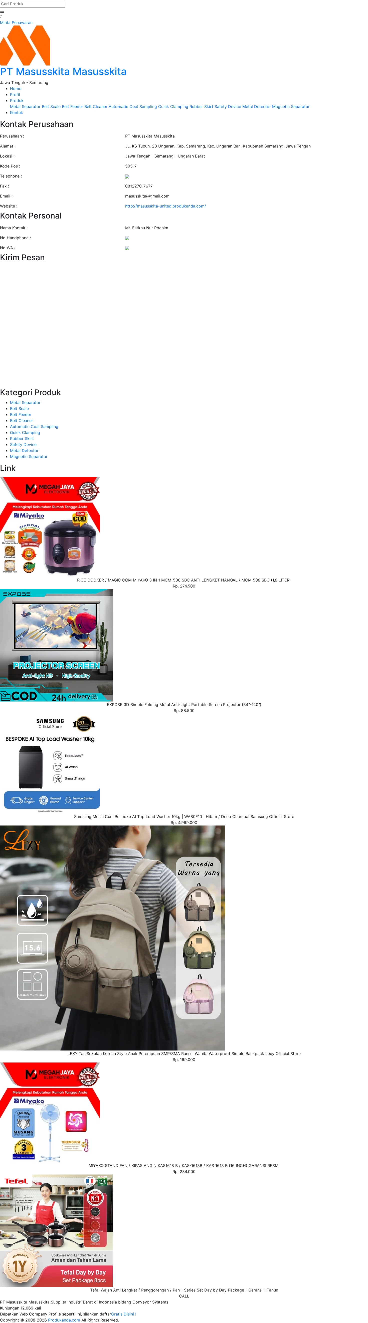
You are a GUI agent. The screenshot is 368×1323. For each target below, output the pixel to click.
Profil (15, 94)
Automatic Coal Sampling (133, 106)
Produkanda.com (64, 1320)
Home (15, 88)
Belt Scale (51, 106)
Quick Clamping (173, 106)
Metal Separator (25, 106)
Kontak (16, 112)
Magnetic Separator (291, 106)
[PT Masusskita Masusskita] (25, 45)
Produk (17, 100)
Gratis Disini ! (123, 1314)
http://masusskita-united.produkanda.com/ (165, 206)
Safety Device (228, 106)
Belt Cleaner (95, 106)
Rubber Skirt (201, 106)
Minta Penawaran (16, 22)
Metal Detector (256, 106)
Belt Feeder (72, 106)
